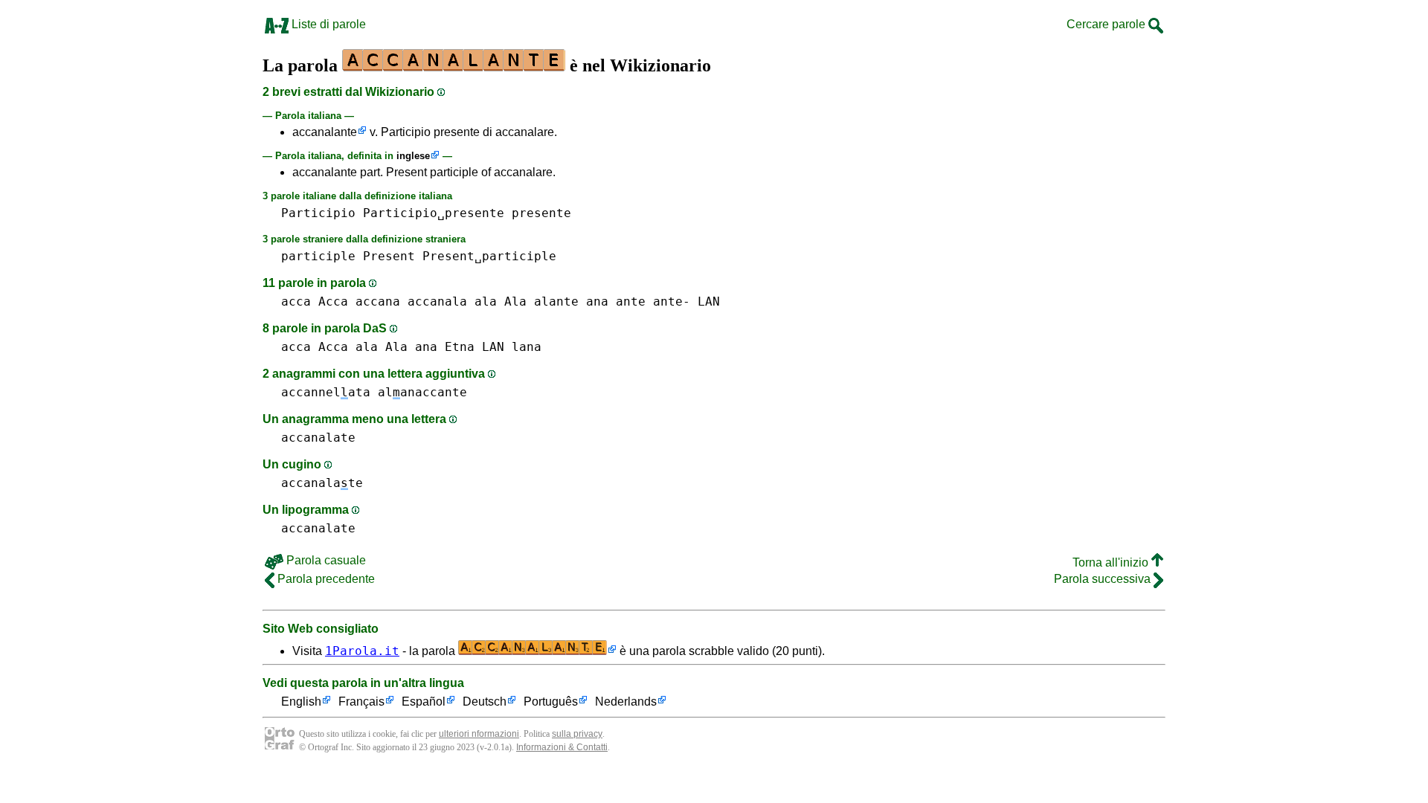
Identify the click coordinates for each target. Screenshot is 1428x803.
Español (424, 701)
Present (389, 256)
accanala (437, 301)
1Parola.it (362, 651)
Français (361, 701)
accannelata (325, 392)
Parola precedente (324, 579)
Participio (318, 213)
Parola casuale (324, 560)
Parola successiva (1104, 579)
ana (597, 301)
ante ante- (653, 301)
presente (541, 213)
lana (526, 347)
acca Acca (314, 301)
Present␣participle (489, 256)
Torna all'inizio (1111, 562)
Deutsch (484, 701)
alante (556, 301)
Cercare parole (1107, 24)
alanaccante (422, 392)
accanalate (318, 437)
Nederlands (626, 701)
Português (551, 701)
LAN (709, 301)
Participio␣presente (433, 213)
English (301, 701)
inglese (413, 155)
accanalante (324, 132)
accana (378, 301)
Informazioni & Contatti (562, 747)
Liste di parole (327, 24)
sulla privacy (577, 734)
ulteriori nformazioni (479, 734)
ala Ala (501, 301)
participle (318, 256)
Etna (460, 347)
